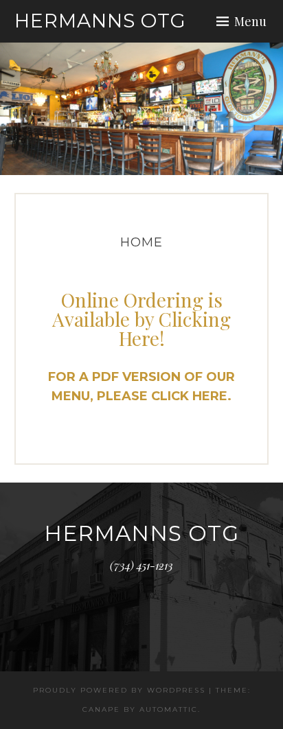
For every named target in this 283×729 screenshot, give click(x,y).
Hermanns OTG (100, 20)
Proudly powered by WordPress (119, 690)
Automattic (168, 709)
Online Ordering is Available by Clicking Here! (141, 319)
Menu (250, 21)
